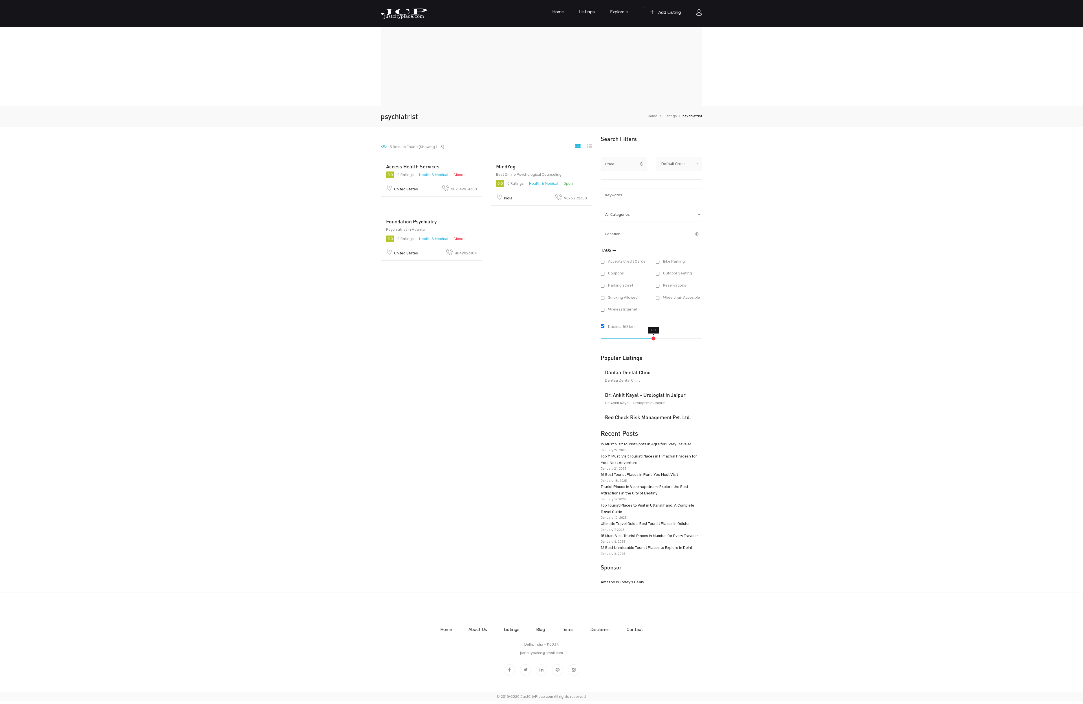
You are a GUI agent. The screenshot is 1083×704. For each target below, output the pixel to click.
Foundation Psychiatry (411, 221)
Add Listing (669, 12)
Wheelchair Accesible (681, 297)
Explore (618, 11)
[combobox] (651, 214)
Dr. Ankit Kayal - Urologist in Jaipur (645, 395)
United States (406, 189)
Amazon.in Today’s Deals (622, 582)
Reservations (674, 285)
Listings (587, 11)
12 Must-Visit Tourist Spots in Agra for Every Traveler (646, 444)
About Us (477, 629)
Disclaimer (600, 629)
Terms (568, 629)
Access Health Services (412, 166)
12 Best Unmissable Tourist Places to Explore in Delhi (646, 547)
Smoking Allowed (622, 297)
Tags (607, 250)
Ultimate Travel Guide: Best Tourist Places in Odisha (645, 524)
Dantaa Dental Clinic (628, 372)
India (508, 198)
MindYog (506, 166)
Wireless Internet (622, 309)
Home (558, 11)
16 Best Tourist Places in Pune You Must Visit (639, 474)
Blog (540, 629)
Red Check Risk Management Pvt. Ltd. (648, 417)
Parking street (620, 285)
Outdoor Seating (677, 273)
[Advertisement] (541, 66)
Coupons (615, 273)
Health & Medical (433, 175)
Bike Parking (673, 261)
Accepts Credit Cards (626, 261)
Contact (635, 629)
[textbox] (651, 214)
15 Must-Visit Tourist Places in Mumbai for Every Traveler (649, 536)
